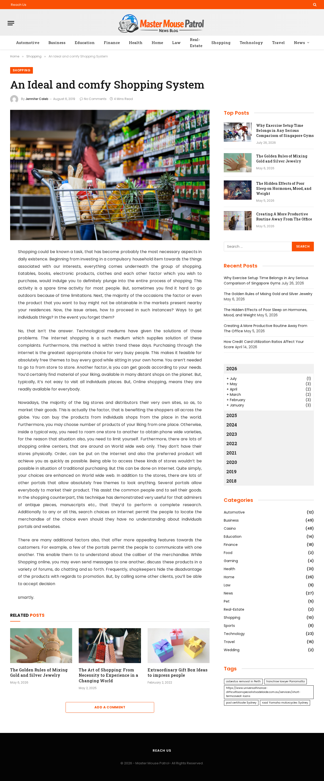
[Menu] (11, 23)
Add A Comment (109, 707)
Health (136, 42)
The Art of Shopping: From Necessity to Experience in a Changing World (108, 675)
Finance (112, 42)
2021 (231, 453)
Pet (227, 601)
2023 (231, 434)
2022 (231, 443)
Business (57, 42)
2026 (231, 368)
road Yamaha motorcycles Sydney (285, 703)
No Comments (95, 99)
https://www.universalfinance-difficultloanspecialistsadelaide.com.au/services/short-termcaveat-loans (263, 692)
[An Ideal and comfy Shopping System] (110, 175)
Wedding (231, 649)
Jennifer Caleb (37, 99)
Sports (229, 625)
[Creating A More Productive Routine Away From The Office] (238, 220)
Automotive (27, 42)
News (299, 42)
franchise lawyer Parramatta (285, 681)
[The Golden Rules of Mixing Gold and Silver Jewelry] (41, 645)
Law (176, 42)
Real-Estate (196, 42)
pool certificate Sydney (241, 703)
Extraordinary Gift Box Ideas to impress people (178, 672)
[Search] (314, 4)
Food (228, 552)
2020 (231, 462)
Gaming (231, 560)
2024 (231, 425)
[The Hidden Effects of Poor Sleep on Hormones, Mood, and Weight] (238, 190)
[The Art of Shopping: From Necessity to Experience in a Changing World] (110, 645)
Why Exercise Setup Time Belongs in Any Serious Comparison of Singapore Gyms (285, 130)
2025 (231, 415)
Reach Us (18, 4)
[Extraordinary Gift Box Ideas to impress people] (179, 645)
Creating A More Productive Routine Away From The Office (284, 216)
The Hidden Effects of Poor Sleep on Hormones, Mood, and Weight (283, 188)
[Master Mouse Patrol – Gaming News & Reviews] (162, 23)
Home (157, 42)
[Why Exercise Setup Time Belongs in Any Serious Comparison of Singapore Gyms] (238, 132)
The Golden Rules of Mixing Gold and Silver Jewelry (39, 672)
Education (85, 42)
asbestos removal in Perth (243, 681)
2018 (231, 481)
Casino (230, 528)
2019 (231, 471)
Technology (251, 42)
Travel (278, 42)
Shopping (221, 42)
